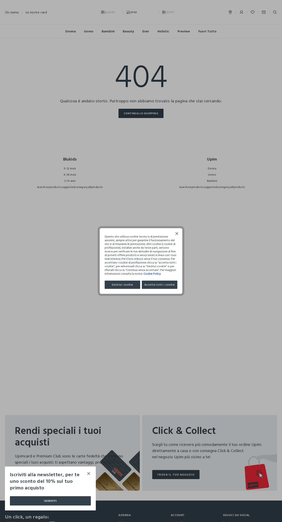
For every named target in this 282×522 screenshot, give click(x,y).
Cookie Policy (152, 273)
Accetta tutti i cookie (159, 284)
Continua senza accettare (177, 234)
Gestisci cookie (122, 284)
